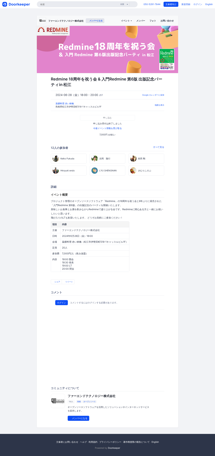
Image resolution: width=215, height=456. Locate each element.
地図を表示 (159, 105)
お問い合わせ (167, 20)
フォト (153, 20)
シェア (57, 282)
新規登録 (185, 4)
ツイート (69, 282)
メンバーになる (96, 20)
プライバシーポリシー (110, 442)
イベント (125, 20)
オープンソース (89, 401)
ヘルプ (83, 442)
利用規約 (93, 442)
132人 (71, 401)
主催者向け (170, 4)
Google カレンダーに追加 (153, 95)
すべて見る (158, 147)
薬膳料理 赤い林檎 (65, 103)
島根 (79, 401)
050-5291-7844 (152, 4)
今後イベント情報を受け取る (107, 128)
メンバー (140, 20)
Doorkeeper (114, 448)
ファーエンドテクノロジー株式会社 (66, 20)
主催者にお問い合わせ (67, 442)
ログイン (197, 4)
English (209, 4)
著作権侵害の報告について (136, 442)
